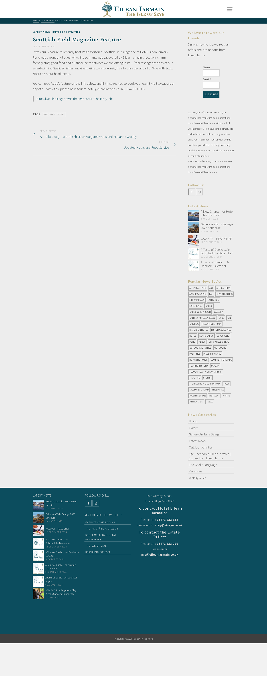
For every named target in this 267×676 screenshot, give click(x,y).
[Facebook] (191, 192)
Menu (192, 341)
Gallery (218, 311)
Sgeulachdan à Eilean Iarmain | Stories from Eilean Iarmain (210, 456)
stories (207, 377)
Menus (202, 341)
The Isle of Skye (96, 545)
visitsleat (214, 395)
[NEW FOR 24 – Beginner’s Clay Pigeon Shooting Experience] (38, 593)
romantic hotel (198, 359)
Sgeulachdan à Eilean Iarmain (205, 371)
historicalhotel (198, 329)
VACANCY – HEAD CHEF (216, 239)
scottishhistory (198, 365)
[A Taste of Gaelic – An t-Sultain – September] (38, 568)
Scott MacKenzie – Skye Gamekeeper (101, 537)
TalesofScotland (199, 389)
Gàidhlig (194, 323)
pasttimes (194, 353)
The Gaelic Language (203, 465)
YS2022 (209, 401)
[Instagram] (199, 192)
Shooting (194, 377)
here (207, 156)
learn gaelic (206, 335)
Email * (207, 79)
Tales (226, 383)
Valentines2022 (197, 395)
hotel (192, 335)
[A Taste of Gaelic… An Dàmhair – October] (193, 266)
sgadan (215, 365)
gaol (221, 317)
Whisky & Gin (196, 401)
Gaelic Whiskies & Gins (100, 522)
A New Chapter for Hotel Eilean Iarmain (217, 213)
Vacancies (195, 471)
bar (211, 293)
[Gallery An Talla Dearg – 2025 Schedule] (193, 227)
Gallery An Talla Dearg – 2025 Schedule (217, 226)
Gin (229, 317)
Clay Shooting (225, 293)
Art (211, 288)
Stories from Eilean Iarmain (204, 383)
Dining (193, 421)
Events (193, 428)
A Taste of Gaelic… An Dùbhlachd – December (217, 251)
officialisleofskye (219, 341)
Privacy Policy (119, 639)
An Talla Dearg (197, 288)
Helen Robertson (211, 323)
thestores (218, 389)
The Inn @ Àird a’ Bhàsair (101, 528)
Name (206, 67)
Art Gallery (223, 288)
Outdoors (220, 347)
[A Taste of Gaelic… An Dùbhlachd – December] (193, 253)
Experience (195, 305)
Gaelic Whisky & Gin (200, 311)
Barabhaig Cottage (98, 552)
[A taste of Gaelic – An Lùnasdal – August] (38, 581)
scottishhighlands (221, 359)
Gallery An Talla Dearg (202, 317)
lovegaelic (223, 335)
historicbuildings (221, 329)
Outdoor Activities (66, 32)
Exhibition (213, 299)
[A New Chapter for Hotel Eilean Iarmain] (193, 215)
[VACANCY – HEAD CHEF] (193, 240)
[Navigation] (229, 9)
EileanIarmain (197, 299)
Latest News (41, 32)
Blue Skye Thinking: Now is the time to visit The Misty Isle (74, 99)
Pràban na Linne (212, 353)
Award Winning (197, 293)
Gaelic (209, 305)
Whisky (226, 395)
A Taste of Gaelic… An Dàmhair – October (215, 264)
